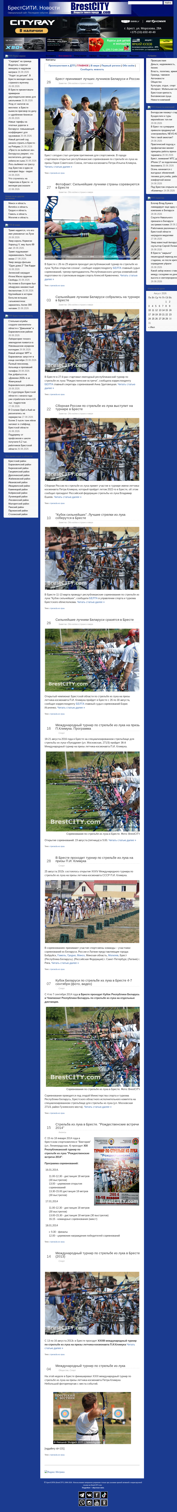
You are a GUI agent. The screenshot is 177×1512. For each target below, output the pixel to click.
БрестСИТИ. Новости (34, 8)
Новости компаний (160, 99)
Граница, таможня (160, 75)
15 (166, 310)
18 (153, 314)
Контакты (50, 60)
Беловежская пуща (161, 96)
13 (160, 310)
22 (166, 314)
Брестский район (17, 461)
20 (160, 314)
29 (166, 318)
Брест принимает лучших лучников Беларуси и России (97, 79)
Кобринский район (17, 493)
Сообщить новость (92, 69)
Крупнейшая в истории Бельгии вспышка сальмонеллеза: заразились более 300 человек (20, 301)
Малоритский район (18, 503)
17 (149, 314)
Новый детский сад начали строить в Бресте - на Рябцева (22, 143)
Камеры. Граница (118, 56)
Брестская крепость (161, 92)
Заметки (159, 198)
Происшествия (158, 60)
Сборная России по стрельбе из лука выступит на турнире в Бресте (94, 407)
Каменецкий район (18, 489)
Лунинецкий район (17, 496)
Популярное (19, 56)
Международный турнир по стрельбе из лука (90, 1366)
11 (153, 310)
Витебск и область (18, 207)
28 (163, 318)
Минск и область (17, 203)
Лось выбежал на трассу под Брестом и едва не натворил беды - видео (21, 168)
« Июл (151, 327)
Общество (64, 1370)
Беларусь (51, 56)
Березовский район (18, 468)
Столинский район (17, 514)
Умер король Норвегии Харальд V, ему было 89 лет (21, 244)
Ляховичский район (18, 500)
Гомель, (62, 955)
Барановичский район (19, 464)
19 (156, 314)
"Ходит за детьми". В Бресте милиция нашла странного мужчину (20, 79)
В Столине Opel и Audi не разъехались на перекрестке (21, 413)
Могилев (113, 955)
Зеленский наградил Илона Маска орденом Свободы (20, 276)
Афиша (93, 56)
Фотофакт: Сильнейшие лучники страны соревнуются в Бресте (97, 185)
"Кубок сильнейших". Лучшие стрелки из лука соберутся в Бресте (90, 516)
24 (149, 318)
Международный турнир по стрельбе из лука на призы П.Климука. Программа (97, 726)
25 (153, 318)
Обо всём (128, 65)
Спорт (62, 733)
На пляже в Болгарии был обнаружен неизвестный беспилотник (22, 287)
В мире (16, 225)
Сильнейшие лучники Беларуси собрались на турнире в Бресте (97, 298)
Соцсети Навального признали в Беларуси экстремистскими (162, 221)
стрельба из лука (56, 173)
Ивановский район (17, 482)
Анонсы (62, 1132)
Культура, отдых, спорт (163, 85)
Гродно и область (17, 210)
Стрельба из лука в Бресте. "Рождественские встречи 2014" (97, 1125)
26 (156, 318)
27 (160, 318)
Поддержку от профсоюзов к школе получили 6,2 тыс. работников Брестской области (20, 441)
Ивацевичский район (19, 486)
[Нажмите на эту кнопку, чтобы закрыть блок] (36, 56)
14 (163, 310)
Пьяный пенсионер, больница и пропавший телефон (20, 367)
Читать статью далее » (58, 166)
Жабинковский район (19, 478)
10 (149, 310)
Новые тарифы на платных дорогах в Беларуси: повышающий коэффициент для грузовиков (21, 128)
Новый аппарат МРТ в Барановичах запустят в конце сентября (21, 356)
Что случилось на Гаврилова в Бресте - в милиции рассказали (20, 182)
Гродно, (71, 955)
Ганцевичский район (18, 471)
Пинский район (16, 507)
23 (170, 314)
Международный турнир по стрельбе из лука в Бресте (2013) (97, 1254)
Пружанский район (18, 510)
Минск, (81, 955)
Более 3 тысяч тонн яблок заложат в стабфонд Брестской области (22, 424)
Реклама (134, 56)
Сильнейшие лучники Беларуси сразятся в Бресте (94, 619)
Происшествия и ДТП (62, 65)
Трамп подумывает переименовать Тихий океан (19, 255)
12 (156, 310)
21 (163, 314)
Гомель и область (17, 214)
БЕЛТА (117, 267)
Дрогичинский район (19, 475)
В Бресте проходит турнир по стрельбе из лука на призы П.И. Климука (94, 859)
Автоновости (157, 78)
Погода (103, 56)
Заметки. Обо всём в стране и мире (76, 83)
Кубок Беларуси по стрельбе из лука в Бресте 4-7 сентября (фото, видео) (93, 982)
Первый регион (110, 65)
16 (170, 310)
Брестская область (23, 316)
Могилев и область (18, 217)
